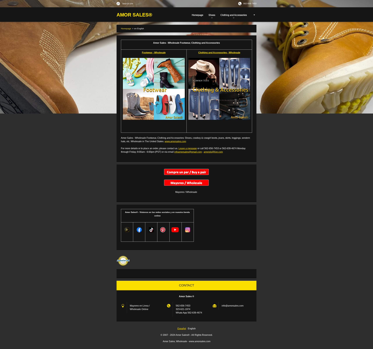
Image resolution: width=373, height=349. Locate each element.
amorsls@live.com (213, 152)
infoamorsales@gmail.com (188, 152)
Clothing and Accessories (233, 15)
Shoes (212, 15)
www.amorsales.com (175, 141)
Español (181, 328)
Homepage (197, 15)
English (192, 328)
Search (118, 3)
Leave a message (187, 148)
